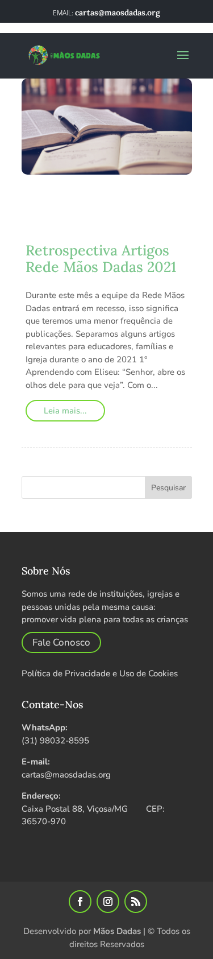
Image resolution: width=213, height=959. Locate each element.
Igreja (74, 221)
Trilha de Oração (64, 233)
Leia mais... (65, 410)
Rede (101, 221)
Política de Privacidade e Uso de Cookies (100, 673)
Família (41, 221)
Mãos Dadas (117, 931)
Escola (45, 209)
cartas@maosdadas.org (66, 774)
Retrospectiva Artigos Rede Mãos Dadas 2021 (101, 258)
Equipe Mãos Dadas (86, 197)
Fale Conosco (61, 642)
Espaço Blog (92, 209)
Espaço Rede (151, 209)
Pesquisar (168, 487)
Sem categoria (146, 221)
